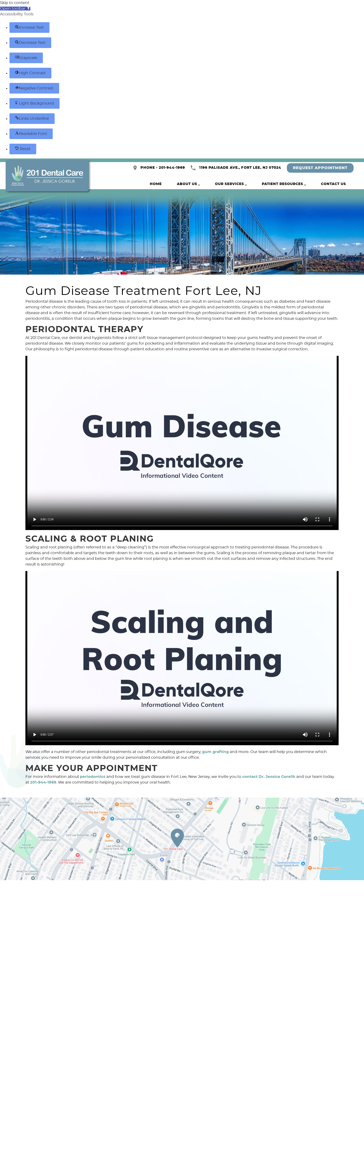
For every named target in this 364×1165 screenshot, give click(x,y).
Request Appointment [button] (320, 168)
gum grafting (215, 752)
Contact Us (333, 184)
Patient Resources (282, 184)
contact (250, 777)
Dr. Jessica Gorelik (277, 777)
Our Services (229, 184)
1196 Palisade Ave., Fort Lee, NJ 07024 (240, 167)
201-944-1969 (43, 782)
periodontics (92, 777)
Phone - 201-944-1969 (162, 167)
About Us (187, 184)
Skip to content (14, 3)
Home (156, 184)
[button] (15, 8)
